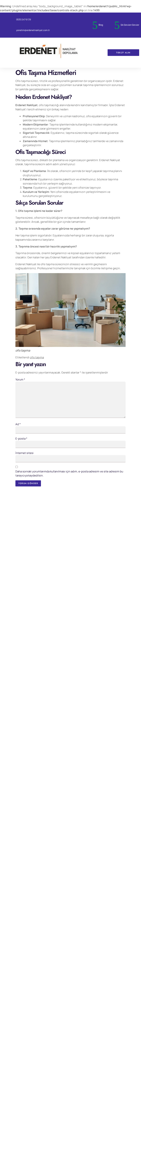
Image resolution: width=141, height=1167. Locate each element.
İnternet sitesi (24, 453)
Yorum (20, 379)
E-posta (21, 438)
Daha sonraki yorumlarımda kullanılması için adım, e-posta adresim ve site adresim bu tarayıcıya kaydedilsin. (69, 473)
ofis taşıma (37, 357)
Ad (18, 424)
